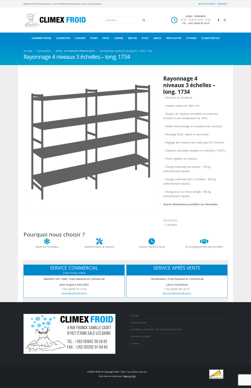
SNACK (157, 38)
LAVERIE (118, 38)
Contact (222, 3)
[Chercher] (144, 20)
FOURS (94, 38)
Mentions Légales (140, 336)
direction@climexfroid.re (177, 293)
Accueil (135, 315)
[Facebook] (218, 20)
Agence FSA (129, 376)
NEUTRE (132, 38)
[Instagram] (224, 20)
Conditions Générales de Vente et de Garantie (156, 329)
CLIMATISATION (210, 38)
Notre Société (207, 3)
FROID (106, 38)
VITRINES (191, 38)
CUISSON (80, 38)
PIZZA (145, 38)
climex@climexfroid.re (74, 293)
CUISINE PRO (63, 38)
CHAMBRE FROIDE (41, 38)
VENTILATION (173, 38)
